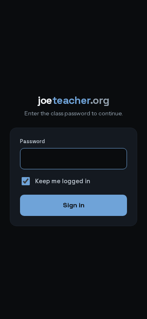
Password (32, 141)
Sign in (74, 205)
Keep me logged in (62, 181)
